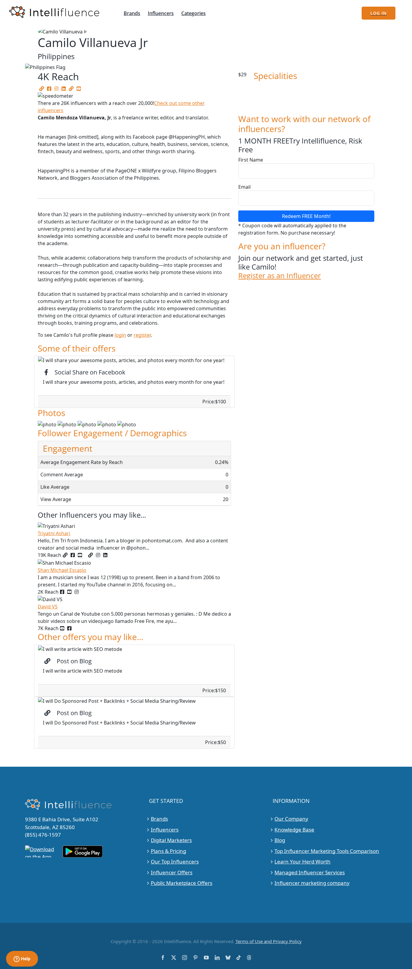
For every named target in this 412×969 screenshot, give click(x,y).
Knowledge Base (294, 829)
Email (244, 187)
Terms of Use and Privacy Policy (269, 941)
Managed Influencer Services (309, 872)
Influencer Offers (171, 872)
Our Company (291, 818)
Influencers (165, 829)
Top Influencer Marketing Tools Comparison (326, 850)
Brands (159, 818)
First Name (250, 159)
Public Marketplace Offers (181, 882)
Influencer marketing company (312, 882)
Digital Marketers (171, 840)
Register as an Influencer (279, 275)
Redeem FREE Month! (306, 216)
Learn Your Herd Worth (302, 861)
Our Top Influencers (175, 861)
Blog (279, 840)
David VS (48, 606)
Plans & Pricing (168, 850)
